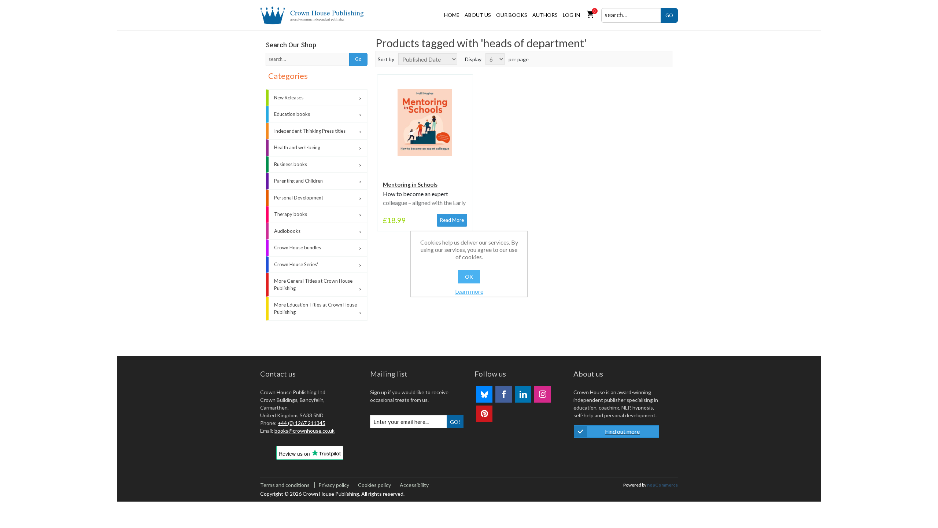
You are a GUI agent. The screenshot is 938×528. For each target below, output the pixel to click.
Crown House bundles (297, 247)
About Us (478, 15)
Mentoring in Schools (410, 184)
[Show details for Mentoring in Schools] (425, 122)
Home (451, 15)
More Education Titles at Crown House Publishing (315, 308)
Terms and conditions (285, 485)
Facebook (503, 394)
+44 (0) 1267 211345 (301, 423)
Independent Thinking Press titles (310, 131)
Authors (545, 15)
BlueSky (484, 394)
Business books (290, 164)
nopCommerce (662, 485)
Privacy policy (333, 485)
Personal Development (298, 198)
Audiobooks (287, 231)
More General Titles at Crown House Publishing (313, 284)
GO (669, 15)
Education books (292, 114)
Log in (571, 15)
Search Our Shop (291, 45)
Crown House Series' (296, 264)
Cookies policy (374, 485)
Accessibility (414, 485)
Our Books (511, 15)
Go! (455, 422)
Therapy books (290, 214)
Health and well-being (297, 147)
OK (469, 277)
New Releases (288, 97)
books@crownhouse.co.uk (304, 431)
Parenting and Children (298, 181)
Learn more (469, 291)
